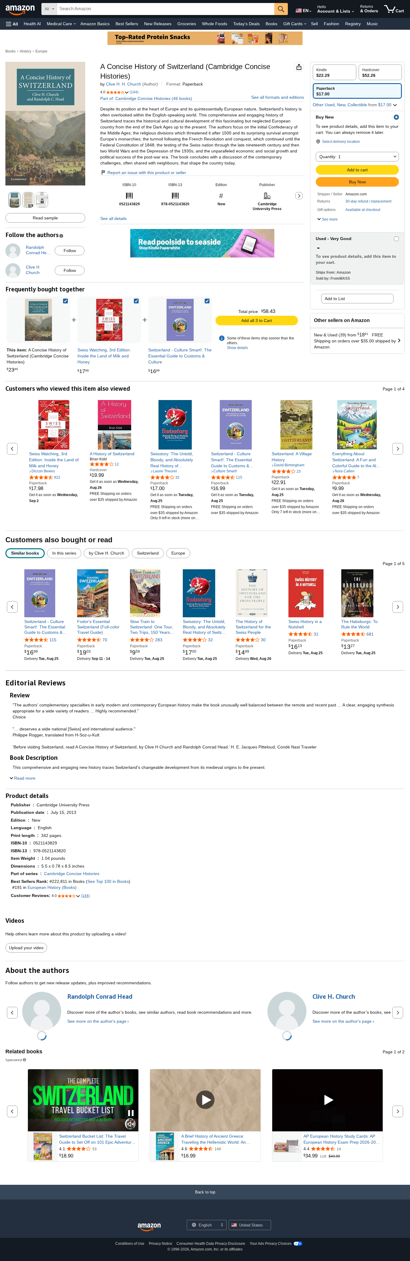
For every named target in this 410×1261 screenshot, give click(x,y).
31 (316, 634)
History (25, 51)
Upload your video (26, 947)
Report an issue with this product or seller (146, 172)
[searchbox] (165, 9)
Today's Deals (246, 23)
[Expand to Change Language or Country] (310, 11)
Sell (314, 23)
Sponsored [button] (13, 1060)
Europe (41, 51)
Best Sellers (127, 23)
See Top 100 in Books (108, 881)
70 (104, 639)
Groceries (186, 23)
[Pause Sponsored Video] (131, 1113)
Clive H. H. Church (123, 84)
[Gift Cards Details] (305, 24)
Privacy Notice (160, 1243)
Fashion (331, 23)
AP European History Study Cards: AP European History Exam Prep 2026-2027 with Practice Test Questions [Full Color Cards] (342, 1139)
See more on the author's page (96, 1021)
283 (158, 639)
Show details (237, 348)
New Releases (157, 23)
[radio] (334, 72)
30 (263, 639)
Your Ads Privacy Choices (270, 1243)
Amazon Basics (95, 23)
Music (372, 23)
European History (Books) (52, 887)
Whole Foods (214, 23)
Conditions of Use (129, 1243)
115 (53, 639)
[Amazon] (21, 9)
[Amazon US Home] (149, 1227)
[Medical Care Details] (75, 24)
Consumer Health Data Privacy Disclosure (210, 1243)
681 (370, 634)
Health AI (32, 23)
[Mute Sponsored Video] (131, 1124)
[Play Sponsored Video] (205, 1100)
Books (271, 23)
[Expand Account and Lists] (353, 11)
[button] (12, 24)
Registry (353, 23)
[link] (109, 320)
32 (210, 639)
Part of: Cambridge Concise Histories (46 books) (146, 98)
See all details (113, 218)
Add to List (335, 298)
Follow (70, 250)
